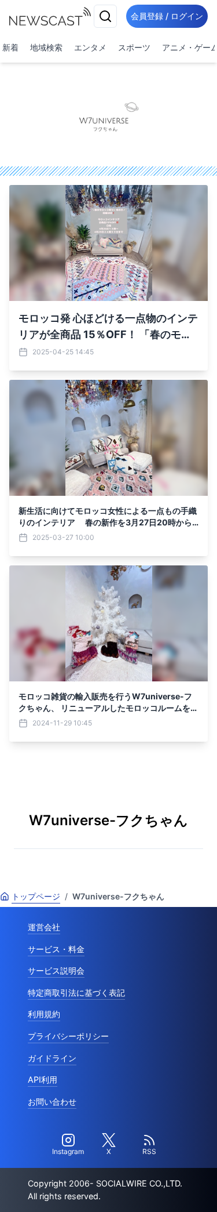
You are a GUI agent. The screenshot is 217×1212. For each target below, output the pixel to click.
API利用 (42, 1079)
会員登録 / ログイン (167, 16)
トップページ (36, 896)
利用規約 (44, 1014)
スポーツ (134, 47)
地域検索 (46, 47)
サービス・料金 (56, 949)
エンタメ (90, 47)
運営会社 (44, 927)
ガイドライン (52, 1058)
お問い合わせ (52, 1101)
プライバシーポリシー (68, 1036)
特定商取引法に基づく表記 (76, 992)
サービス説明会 (56, 970)
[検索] (105, 16)
